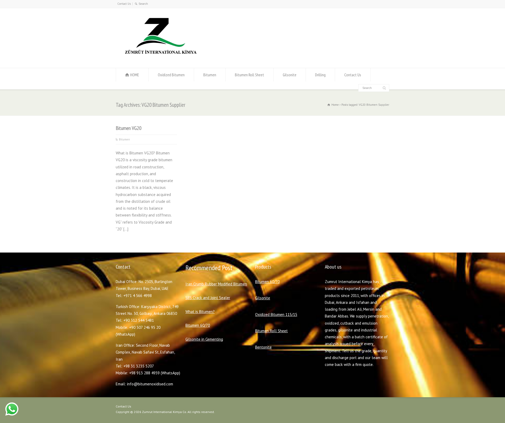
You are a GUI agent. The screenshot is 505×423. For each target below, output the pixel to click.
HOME (134, 74)
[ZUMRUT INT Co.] (159, 57)
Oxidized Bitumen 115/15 (276, 314)
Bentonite (263, 347)
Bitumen (209, 74)
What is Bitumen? (200, 311)
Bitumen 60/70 (197, 325)
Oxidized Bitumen (171, 74)
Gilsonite (289, 74)
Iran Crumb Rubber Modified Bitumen (216, 283)
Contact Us (124, 4)
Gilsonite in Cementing (204, 339)
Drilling (320, 74)
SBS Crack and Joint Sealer (207, 297)
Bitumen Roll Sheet (249, 74)
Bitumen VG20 (129, 128)
